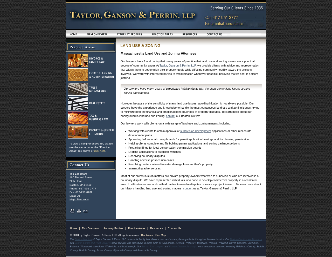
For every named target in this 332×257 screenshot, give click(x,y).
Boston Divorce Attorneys (183, 246)
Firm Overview (90, 228)
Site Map (160, 235)
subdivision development (195, 131)
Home (73, 228)
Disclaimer (147, 235)
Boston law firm (83, 239)
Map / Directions (79, 199)
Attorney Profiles (113, 228)
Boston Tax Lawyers (153, 246)
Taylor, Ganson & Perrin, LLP (178, 65)
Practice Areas (136, 228)
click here (99, 150)
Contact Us (174, 228)
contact (170, 115)
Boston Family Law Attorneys (246, 239)
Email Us (75, 195)
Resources (156, 228)
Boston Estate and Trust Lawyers (93, 243)
